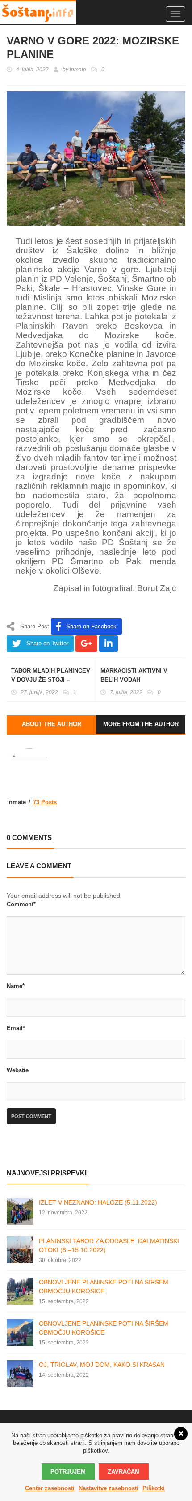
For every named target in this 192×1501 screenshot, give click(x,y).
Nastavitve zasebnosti (108, 1488)
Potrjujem (68, 1471)
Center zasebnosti (50, 1488)
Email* (16, 1028)
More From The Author (141, 724)
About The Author (51, 724)
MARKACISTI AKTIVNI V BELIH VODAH (133, 675)
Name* (16, 986)
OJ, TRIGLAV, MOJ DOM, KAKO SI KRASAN (102, 1364)
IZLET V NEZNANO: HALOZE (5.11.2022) (98, 1202)
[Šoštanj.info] (38, 12)
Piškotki (153, 1488)
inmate (78, 69)
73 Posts (45, 802)
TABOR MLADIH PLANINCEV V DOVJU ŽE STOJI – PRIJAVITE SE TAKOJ (50, 679)
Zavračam (124, 1471)
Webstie (18, 1070)
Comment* (21, 904)
